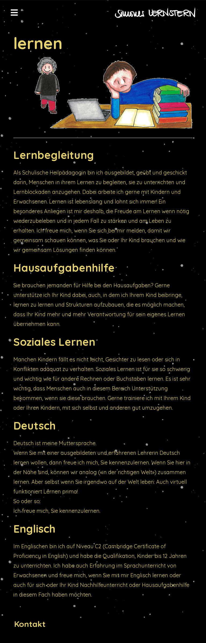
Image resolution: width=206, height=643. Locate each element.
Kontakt (30, 624)
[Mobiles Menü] (14, 13)
